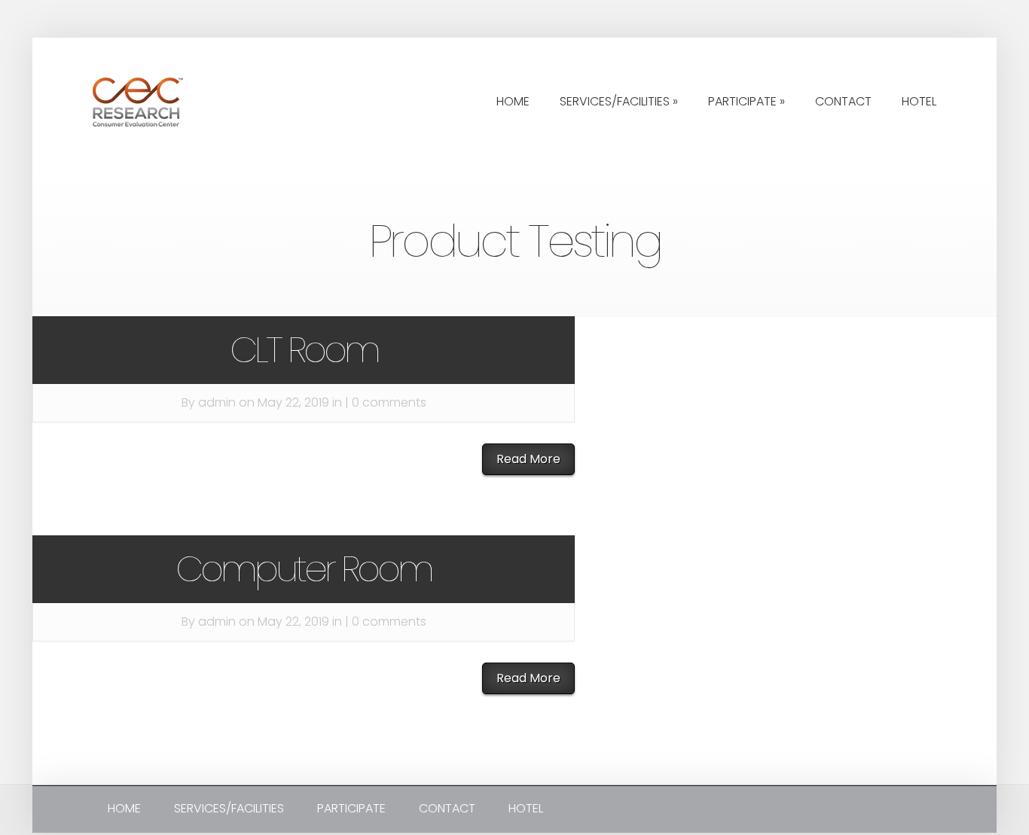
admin (217, 402)
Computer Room (304, 569)
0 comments (389, 402)
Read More (528, 459)
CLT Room (304, 350)
